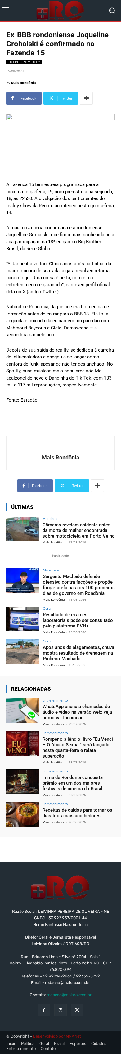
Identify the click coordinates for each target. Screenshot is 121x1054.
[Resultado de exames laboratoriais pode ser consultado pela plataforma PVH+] (22, 619)
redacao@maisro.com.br (69, 994)
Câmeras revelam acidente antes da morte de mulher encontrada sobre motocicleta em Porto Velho (79, 530)
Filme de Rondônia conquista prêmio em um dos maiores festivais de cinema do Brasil (73, 783)
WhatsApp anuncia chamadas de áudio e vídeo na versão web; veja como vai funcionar (77, 712)
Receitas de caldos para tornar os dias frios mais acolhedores (77, 812)
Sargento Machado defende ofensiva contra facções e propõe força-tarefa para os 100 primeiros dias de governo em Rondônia (79, 585)
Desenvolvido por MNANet (57, 1036)
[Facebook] (44, 1010)
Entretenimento (24, 62)
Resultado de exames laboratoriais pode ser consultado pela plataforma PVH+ (78, 620)
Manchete (50, 518)
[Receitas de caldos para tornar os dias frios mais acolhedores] (22, 814)
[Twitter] (77, 1010)
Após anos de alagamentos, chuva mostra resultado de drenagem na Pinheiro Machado (78, 653)
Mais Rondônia (23, 82)
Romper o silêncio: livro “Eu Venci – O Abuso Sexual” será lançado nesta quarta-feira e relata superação (78, 747)
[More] (86, 98)
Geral (47, 608)
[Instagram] (60, 1010)
